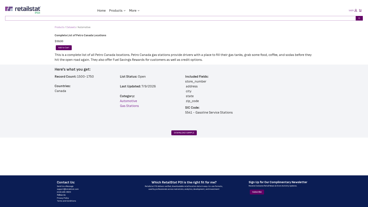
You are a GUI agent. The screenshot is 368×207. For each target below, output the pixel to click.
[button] (353, 10)
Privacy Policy (63, 198)
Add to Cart (63, 47)
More (132, 10)
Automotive (128, 101)
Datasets (71, 27)
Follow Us (61, 195)
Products (115, 10)
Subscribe (257, 192)
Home (101, 10)
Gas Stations (129, 106)
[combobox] (179, 18)
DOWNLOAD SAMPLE (184, 132)
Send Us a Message (65, 186)
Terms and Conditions (66, 201)
